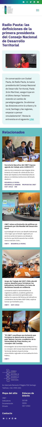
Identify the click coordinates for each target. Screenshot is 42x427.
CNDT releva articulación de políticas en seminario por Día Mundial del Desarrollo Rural (21, 226)
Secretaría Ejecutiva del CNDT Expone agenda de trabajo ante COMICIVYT (19, 166)
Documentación (7, 403)
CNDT (4, 398)
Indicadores (6, 401)
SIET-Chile (8, 187)
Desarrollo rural (11, 182)
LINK (31, 119)
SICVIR (24, 401)
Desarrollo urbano (12, 185)
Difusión (5, 406)
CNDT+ (6, 244)
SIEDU (24, 403)
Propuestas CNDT (29, 185)
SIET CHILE (26, 406)
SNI (15, 187)
